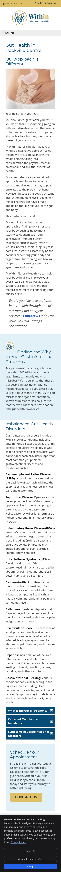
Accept (30, 866)
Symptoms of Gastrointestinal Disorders (28, 734)
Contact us (31, 316)
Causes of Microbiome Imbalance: (23, 721)
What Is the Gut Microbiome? (27, 711)
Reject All (30, 851)
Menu (10, 33)
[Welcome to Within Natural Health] (30, 24)
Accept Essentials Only (30, 859)
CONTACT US (26, 797)
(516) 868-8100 (49, 3)
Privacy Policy (18, 842)
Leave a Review (15, 3)
